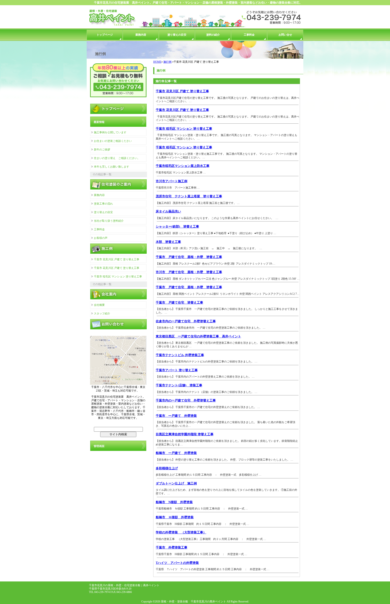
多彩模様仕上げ (167, 468)
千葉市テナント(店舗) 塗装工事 (179, 385)
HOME (157, 61)
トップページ (105, 34)
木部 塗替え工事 (168, 242)
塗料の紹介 (213, 34)
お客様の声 (100, 238)
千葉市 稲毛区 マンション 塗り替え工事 (184, 128)
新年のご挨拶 (102, 149)
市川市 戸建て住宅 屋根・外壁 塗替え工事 (189, 272)
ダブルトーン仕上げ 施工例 (176, 483)
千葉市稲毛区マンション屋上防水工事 (182, 166)
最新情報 (99, 122)
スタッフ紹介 (102, 313)
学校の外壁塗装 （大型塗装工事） (181, 532)
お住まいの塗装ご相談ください (113, 141)
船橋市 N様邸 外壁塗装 (174, 502)
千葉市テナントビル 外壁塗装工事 (180, 355)
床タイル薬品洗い (168, 211)
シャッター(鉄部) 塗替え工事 (177, 226)
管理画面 (99, 446)
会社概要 (99, 305)
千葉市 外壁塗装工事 (171, 547)
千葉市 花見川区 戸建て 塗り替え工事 (182, 91)
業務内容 (140, 34)
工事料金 (249, 34)
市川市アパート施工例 (171, 181)
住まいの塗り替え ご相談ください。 (117, 158)
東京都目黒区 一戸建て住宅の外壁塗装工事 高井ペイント (198, 336)
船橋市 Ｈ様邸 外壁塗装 (175, 517)
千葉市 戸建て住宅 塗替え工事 (179, 302)
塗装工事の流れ (103, 203)
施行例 (167, 61)
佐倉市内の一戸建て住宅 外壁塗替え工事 (186, 321)
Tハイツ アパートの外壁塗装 (177, 563)
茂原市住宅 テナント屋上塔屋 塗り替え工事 (189, 196)
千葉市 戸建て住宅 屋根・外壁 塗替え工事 (189, 257)
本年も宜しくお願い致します (111, 166)
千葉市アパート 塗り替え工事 (177, 370)
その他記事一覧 (102, 174)
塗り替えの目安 (176, 34)
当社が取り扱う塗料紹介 (109, 220)
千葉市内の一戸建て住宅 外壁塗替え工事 (186, 400)
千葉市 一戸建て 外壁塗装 (176, 415)
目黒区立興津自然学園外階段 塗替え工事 (185, 434)
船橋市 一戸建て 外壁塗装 (176, 453)
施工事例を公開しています (110, 132)
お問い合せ (285, 34)
